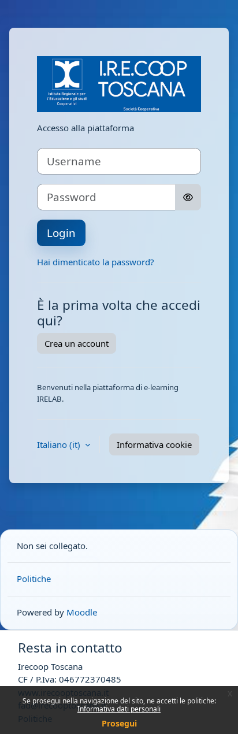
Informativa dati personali (119, 709)
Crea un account (76, 343)
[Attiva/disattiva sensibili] (188, 197)
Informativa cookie (154, 444)
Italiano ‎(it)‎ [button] (60, 444)
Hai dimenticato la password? (95, 262)
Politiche (34, 578)
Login (61, 232)
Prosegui (119, 723)
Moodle (81, 612)
